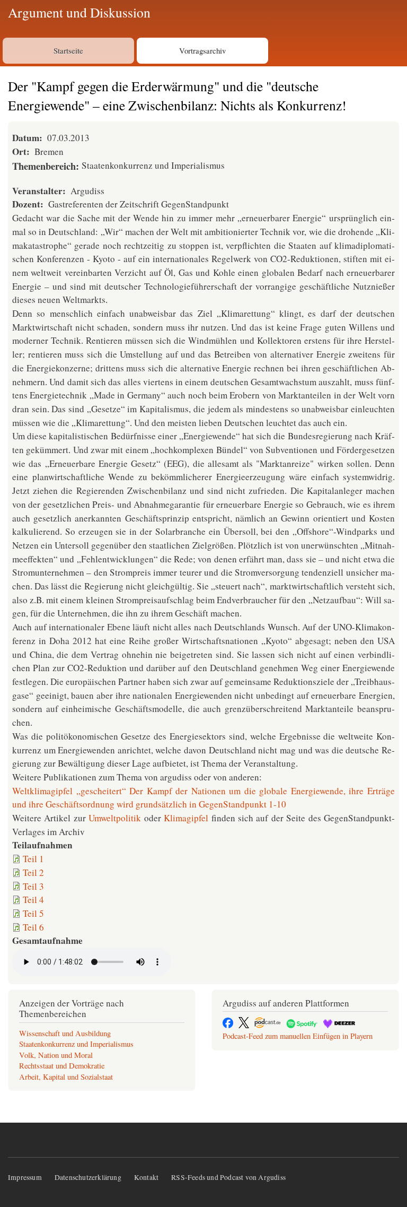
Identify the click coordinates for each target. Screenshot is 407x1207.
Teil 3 (33, 886)
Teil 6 (33, 927)
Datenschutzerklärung (88, 1177)
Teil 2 (33, 872)
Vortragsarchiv (202, 50)
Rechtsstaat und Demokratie (61, 1066)
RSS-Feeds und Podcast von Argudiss (228, 1177)
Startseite (68, 50)
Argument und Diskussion (79, 12)
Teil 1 (33, 859)
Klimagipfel (186, 818)
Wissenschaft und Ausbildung (65, 1033)
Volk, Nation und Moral (56, 1055)
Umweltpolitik (115, 818)
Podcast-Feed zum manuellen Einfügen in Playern (298, 1036)
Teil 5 (33, 913)
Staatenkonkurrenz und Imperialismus (76, 1044)
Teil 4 (33, 899)
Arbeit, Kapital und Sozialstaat (66, 1077)
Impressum (25, 1177)
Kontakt (146, 1177)
